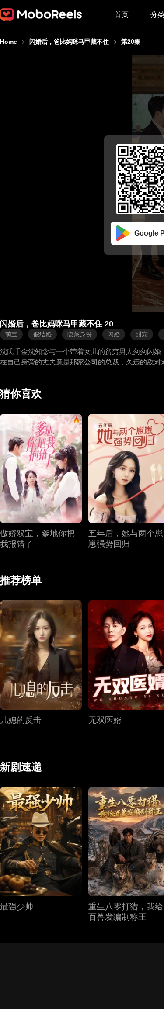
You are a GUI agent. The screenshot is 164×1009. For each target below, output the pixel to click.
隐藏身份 (79, 334)
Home (8, 41)
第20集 (130, 41)
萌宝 (11, 334)
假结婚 (42, 334)
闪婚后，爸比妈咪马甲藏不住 (69, 41)
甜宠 (142, 334)
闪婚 (114, 334)
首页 (122, 14)
